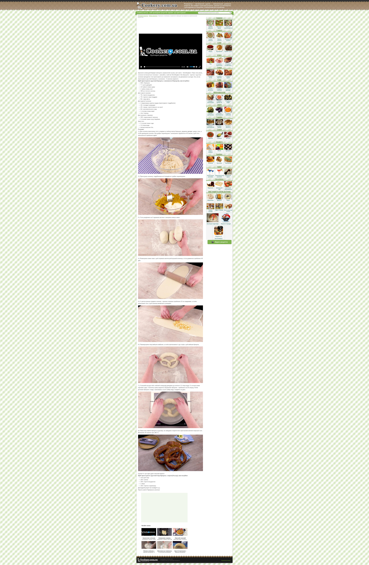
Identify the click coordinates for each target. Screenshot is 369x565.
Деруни (219, 200)
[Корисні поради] (225, 221)
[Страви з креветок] (219, 99)
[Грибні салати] (210, 37)
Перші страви (210, 210)
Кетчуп (228, 138)
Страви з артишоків (210, 114)
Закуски (219, 18)
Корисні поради (226, 223)
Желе (219, 150)
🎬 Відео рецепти (219, 242)
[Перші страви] (210, 208)
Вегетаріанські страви (228, 210)
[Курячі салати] (219, 37)
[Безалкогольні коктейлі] (219, 174)
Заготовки (219, 179)
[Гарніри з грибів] (219, 124)
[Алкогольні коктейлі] (210, 174)
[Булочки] (219, 161)
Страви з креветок (219, 101)
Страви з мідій (228, 101)
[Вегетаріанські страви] (228, 208)
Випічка (219, 154)
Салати (219, 30)
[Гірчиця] (219, 137)
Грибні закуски (210, 27)
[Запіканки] (228, 161)
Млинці (210, 163)
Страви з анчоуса (210, 89)
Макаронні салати (228, 39)
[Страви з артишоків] (210, 112)
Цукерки (228, 150)
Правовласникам (226, 560)
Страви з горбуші (219, 89)
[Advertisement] (171, 25)
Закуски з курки (219, 27)
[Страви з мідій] (228, 99)
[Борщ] (210, 50)
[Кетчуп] (228, 137)
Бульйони (219, 51)
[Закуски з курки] (219, 25)
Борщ (210, 51)
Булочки (219, 163)
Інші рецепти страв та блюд (219, 191)
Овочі (219, 105)
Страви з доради (228, 89)
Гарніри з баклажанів (210, 126)
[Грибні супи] (228, 50)
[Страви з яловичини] (228, 62)
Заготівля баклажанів (228, 188)
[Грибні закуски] (210, 25)
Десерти (219, 142)
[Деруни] (219, 199)
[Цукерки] (228, 149)
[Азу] (210, 62)
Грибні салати (210, 39)
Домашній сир (219, 188)
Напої (219, 167)
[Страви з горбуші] (219, 87)
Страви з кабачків (228, 114)
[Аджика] (210, 137)
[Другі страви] (219, 208)
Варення (210, 188)
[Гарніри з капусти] (228, 124)
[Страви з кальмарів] (210, 99)
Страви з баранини (219, 64)
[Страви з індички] (219, 75)
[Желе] (219, 149)
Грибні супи (228, 51)
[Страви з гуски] (210, 75)
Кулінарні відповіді (212, 223)
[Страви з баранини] (219, 62)
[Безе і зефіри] (210, 149)
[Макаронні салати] (228, 37)
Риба (219, 80)
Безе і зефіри (210, 151)
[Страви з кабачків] (228, 112)
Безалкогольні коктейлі (219, 176)
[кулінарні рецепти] (158, 9)
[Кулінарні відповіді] (213, 221)
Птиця (219, 67)
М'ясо (219, 55)
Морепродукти (219, 92)
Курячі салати (219, 39)
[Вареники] (210, 199)
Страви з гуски (210, 76)
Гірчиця (219, 138)
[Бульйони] (219, 50)
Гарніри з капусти (228, 126)
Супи (219, 43)
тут (159, 487)
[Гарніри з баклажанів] (210, 124)
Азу (210, 64)
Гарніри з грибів (219, 126)
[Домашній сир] (219, 186)
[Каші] (228, 199)
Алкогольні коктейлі (210, 176)
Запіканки (228, 163)
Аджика (210, 138)
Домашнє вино (228, 176)
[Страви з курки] (228, 75)
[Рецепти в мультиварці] (218, 234)
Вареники (210, 200)
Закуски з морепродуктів (228, 27)
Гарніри (219, 117)
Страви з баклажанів (219, 114)
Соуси (219, 129)
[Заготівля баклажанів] (228, 186)
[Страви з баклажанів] (219, 112)
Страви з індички (219, 76)
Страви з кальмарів (210, 101)
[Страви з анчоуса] (210, 87)
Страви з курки (228, 76)
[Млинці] (210, 161)
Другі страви (219, 210)
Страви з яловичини (228, 64)
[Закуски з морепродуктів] (228, 25)
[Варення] (210, 186)
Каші (228, 200)
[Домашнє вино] (228, 174)
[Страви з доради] (228, 87)
